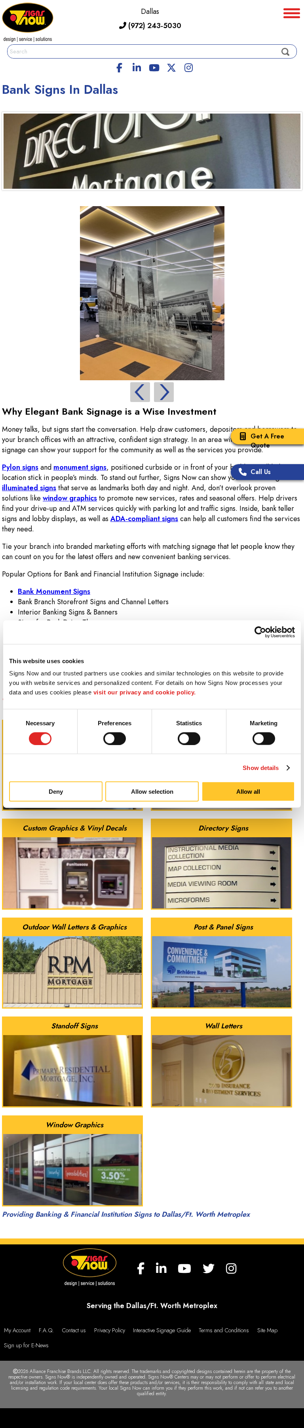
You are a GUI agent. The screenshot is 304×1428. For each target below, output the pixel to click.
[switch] (114, 738)
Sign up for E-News (26, 1345)
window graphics (70, 498)
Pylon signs (20, 467)
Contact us (74, 1330)
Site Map (267, 1330)
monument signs (79, 467)
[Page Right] (164, 392)
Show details (261, 767)
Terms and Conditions (224, 1330)
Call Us (261, 471)
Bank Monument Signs (54, 591)
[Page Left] (140, 392)
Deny (56, 791)
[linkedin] (136, 66)
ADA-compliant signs (144, 519)
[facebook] (119, 66)
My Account (17, 1330)
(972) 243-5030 (153, 26)
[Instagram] (188, 66)
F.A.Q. (46, 1330)
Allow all (248, 791)
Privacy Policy (109, 1330)
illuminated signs (29, 488)
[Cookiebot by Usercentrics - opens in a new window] (260, 632)
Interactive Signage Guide (162, 1330)
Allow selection (152, 791)
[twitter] (171, 66)
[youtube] (154, 66)
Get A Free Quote (267, 441)
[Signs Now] (27, 23)
